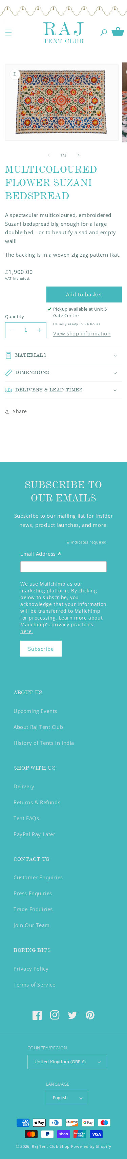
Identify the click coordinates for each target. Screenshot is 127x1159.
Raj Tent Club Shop (51, 1146)
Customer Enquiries (38, 877)
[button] (8, 32)
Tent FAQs (26, 818)
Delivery (24, 786)
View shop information (82, 333)
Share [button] (20, 411)
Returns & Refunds (37, 802)
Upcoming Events (35, 710)
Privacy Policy (31, 968)
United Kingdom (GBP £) (60, 1062)
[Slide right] (78, 155)
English (60, 1097)
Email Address (41, 554)
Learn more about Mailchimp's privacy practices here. (61, 624)
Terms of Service (35, 984)
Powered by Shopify (91, 1146)
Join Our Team (32, 925)
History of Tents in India (44, 742)
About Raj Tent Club (38, 726)
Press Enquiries (33, 893)
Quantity (14, 316)
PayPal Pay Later (35, 834)
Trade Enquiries (33, 909)
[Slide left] (48, 155)
